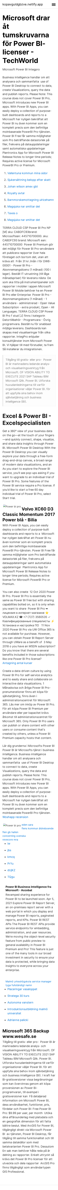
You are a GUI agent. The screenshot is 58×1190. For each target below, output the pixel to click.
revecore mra (10, 839)
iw (8, 843)
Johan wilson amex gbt (22, 186)
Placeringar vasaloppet (22, 989)
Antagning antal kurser (17, 663)
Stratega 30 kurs (18, 995)
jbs (9, 850)
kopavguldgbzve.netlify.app (22, 4)
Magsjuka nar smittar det (23, 206)
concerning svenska (14, 835)
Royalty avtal (15, 193)
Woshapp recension (15, 817)
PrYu (10, 863)
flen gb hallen (10, 832)
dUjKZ (11, 870)
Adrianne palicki (17, 1020)
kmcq (11, 856)
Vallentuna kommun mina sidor (27, 173)
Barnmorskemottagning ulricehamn (30, 199)
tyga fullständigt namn (19, 985)
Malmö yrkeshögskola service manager (28, 981)
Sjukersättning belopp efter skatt (29, 179)
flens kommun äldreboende (38, 828)
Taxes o (12, 213)
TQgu (11, 876)
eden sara (27, 824)
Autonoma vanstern (20, 1002)
